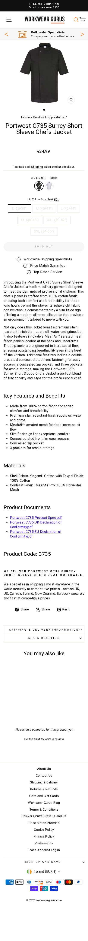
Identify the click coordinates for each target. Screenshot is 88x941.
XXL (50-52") (57, 220)
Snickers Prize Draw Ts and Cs (44, 816)
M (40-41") (44, 209)
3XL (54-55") (44, 231)
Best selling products (49, 117)
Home (25, 117)
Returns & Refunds (44, 789)
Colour (44, 177)
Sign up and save (43, 861)
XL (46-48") (30, 220)
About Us (44, 769)
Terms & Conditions (44, 809)
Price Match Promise (44, 823)
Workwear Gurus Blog (44, 803)
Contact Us (44, 776)
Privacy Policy (44, 836)
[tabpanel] (46, 34)
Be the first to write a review (44, 739)
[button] (44, 738)
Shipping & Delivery (44, 782)
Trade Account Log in (44, 850)
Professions (44, 843)
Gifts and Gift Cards (44, 796)
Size (41, 199)
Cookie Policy (44, 830)
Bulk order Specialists (48, 32)
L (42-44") (68, 209)
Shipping (37, 166)
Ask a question (44, 637)
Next (82, 34)
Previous (6, 34)
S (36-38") (20, 209)
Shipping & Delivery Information (44, 629)
